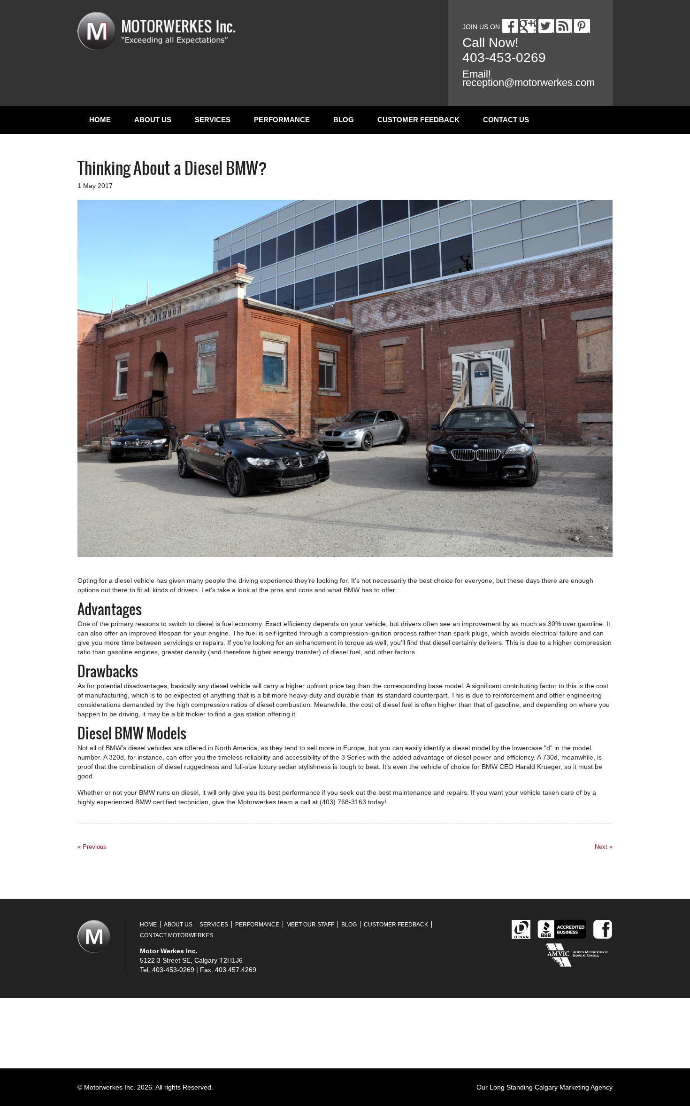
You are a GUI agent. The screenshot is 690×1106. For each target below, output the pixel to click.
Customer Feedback (418, 120)
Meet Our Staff (310, 924)
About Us (152, 120)
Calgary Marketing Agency (574, 1087)
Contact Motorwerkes (176, 935)
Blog (343, 120)
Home (100, 120)
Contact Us (506, 120)
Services (212, 120)
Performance (282, 120)
